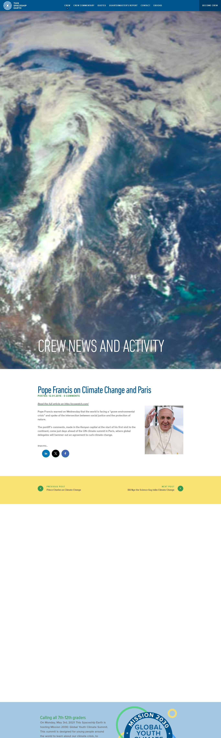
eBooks (158, 5)
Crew (67, 5)
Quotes (102, 5)
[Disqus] (110, 560)
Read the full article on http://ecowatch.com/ (63, 403)
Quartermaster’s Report (123, 5)
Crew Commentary (83, 5)
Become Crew (210, 5)
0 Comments (72, 395)
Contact (145, 5)
